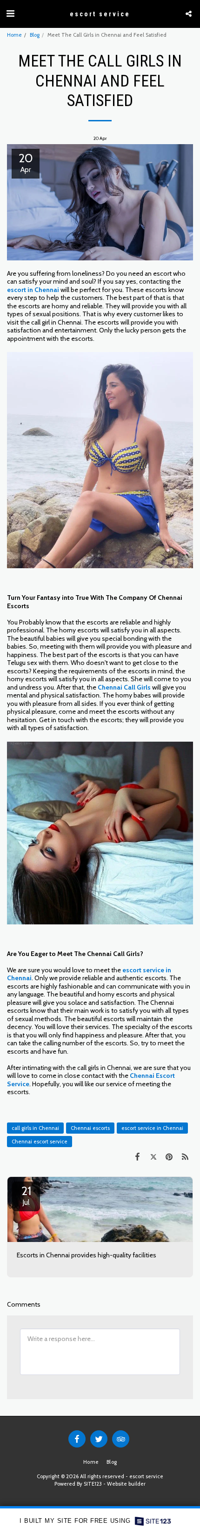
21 (26, 1195)
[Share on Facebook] (137, 1156)
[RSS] (185, 1156)
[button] (10, 13)
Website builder (126, 1484)
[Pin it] (169, 1156)
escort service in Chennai (152, 1128)
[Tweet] (153, 1156)
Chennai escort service (39, 1141)
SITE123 (93, 1484)
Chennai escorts (90, 1128)
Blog (35, 35)
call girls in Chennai (35, 1128)
